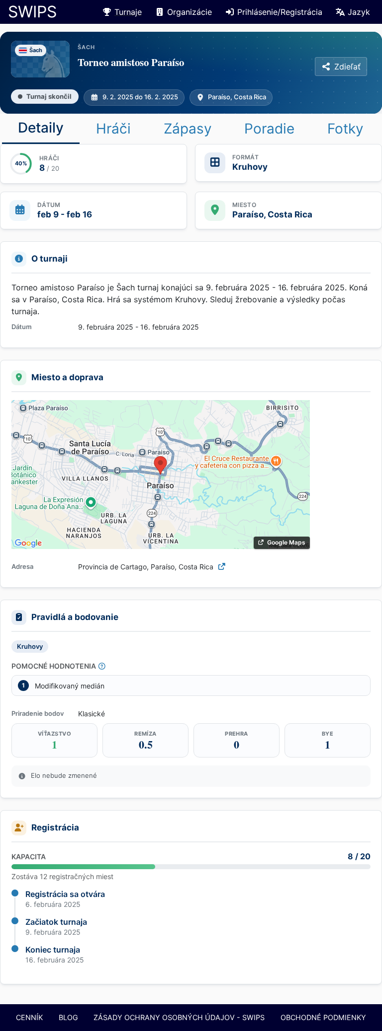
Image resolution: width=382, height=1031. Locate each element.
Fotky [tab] (345, 128)
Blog (68, 1017)
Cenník (29, 1017)
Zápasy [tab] (188, 128)
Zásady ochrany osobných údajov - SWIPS (179, 1017)
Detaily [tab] (41, 127)
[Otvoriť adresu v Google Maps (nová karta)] (221, 566)
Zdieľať (347, 66)
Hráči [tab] (113, 128)
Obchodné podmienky (323, 1017)
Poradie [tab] (269, 128)
